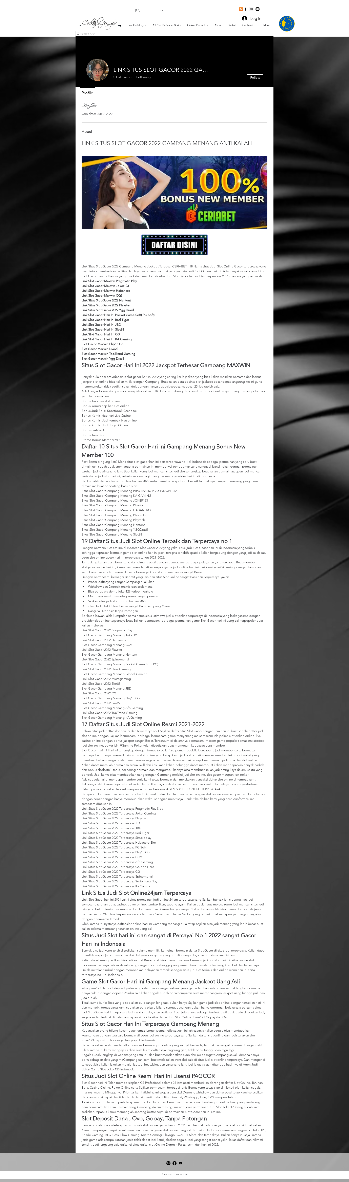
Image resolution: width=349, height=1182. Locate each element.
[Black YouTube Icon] (181, 1163)
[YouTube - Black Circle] (257, 9)
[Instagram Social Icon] (251, 9)
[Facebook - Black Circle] (174, 1163)
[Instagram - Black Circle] (168, 1163)
